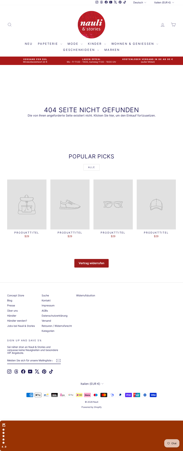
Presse (11, 305)
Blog (9, 300)
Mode (74, 43)
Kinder (95, 43)
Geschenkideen (79, 50)
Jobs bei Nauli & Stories (21, 325)
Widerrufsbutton (85, 295)
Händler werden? (17, 320)
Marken (112, 50)
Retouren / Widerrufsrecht (57, 325)
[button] (91, 436)
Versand (46, 320)
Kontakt (46, 300)
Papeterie (49, 43)
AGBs (45, 310)
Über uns (12, 310)
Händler (11, 315)
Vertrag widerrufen (91, 263)
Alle (91, 167)
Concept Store (15, 295)
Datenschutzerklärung (55, 315)
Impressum (48, 305)
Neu (29, 43)
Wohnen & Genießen (133, 43)
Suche (45, 295)
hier (111, 115)
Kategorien (48, 330)
